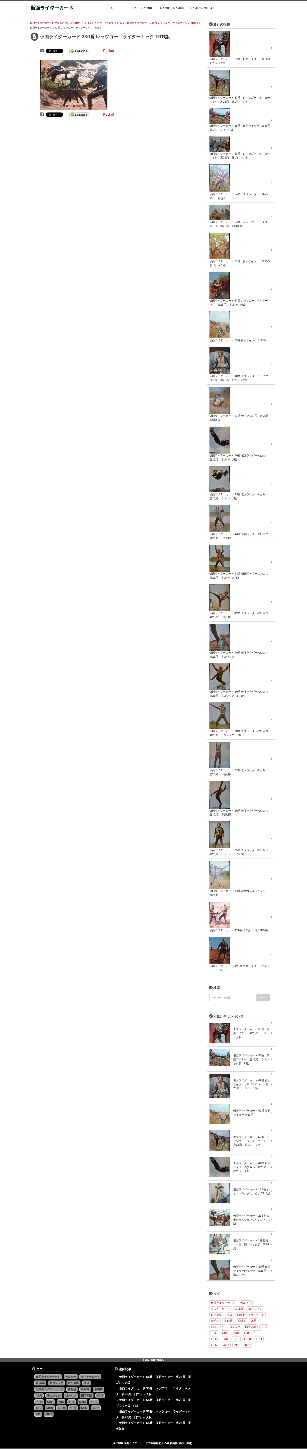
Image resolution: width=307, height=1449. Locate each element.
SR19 (236, 1339)
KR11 (264, 1326)
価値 (229, 1315)
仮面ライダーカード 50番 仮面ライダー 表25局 (251, 1112)
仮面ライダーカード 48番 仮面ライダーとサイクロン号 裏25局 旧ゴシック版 (251, 1084)
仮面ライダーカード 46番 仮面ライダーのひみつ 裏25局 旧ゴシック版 (251, 1167)
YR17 (225, 1345)
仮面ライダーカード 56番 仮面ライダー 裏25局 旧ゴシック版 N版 (251, 1059)
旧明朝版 (250, 1326)
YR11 (259, 1339)
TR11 (214, 1332)
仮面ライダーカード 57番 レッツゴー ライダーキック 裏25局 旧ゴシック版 (251, 1141)
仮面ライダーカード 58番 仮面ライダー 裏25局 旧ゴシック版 (251, 1033)
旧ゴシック (218, 1326)
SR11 (225, 1332)
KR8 (236, 1332)
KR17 (214, 1345)
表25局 (239, 1308)
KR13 (257, 1332)
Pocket (108, 50)
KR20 (247, 1339)
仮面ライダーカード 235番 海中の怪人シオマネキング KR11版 (251, 1219)
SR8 (225, 1339)
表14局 (228, 1320)
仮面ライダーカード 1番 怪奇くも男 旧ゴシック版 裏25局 (251, 1244)
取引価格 (216, 1315)
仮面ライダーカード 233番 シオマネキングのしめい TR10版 (251, 1191)
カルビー (245, 1302)
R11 (236, 1345)
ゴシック (234, 1326)
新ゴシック (255, 1308)
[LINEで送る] (79, 50)
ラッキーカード (220, 1308)
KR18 (214, 1339)
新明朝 (215, 1320)
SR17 (246, 1345)
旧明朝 (242, 1320)
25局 (253, 1320)
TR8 (246, 1332)
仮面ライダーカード (223, 1302)
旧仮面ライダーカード (250, 1315)
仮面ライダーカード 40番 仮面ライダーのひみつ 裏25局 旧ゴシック (251, 1270)
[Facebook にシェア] (42, 50)
